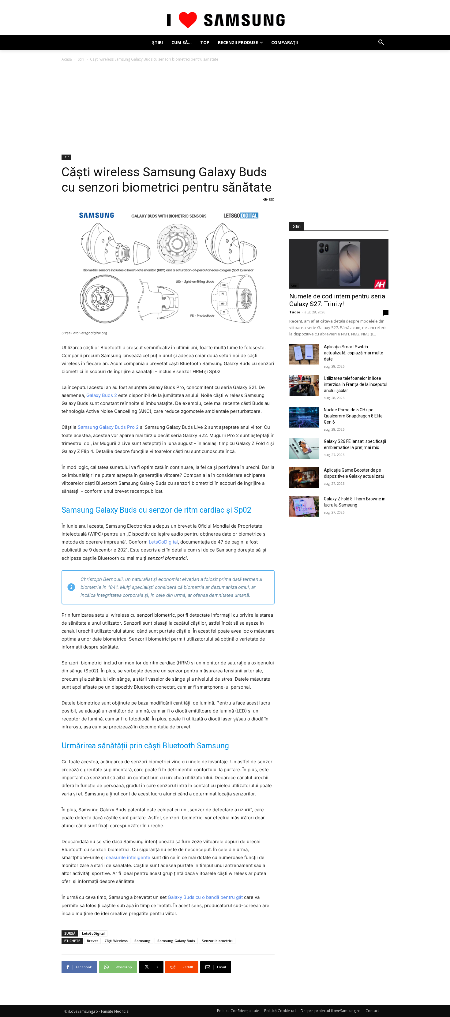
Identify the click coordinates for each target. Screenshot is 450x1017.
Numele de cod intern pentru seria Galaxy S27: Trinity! (337, 300)
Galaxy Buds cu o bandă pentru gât (205, 897)
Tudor (294, 312)
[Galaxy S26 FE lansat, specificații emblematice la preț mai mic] (304, 448)
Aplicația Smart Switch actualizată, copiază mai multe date (353, 352)
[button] (381, 42)
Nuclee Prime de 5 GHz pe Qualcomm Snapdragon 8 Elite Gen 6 (353, 415)
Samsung (142, 940)
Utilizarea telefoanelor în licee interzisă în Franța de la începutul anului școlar (355, 384)
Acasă (67, 59)
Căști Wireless (116, 940)
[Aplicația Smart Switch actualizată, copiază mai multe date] (304, 354)
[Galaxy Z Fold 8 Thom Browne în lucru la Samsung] (304, 506)
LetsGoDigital (163, 542)
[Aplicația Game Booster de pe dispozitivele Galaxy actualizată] (304, 477)
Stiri (81, 59)
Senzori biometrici (217, 940)
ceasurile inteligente (128, 857)
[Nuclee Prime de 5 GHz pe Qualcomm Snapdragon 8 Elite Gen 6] (304, 417)
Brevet (92, 940)
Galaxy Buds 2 (101, 395)
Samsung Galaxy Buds (176, 940)
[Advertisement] (225, 108)
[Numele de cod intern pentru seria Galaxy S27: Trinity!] (338, 264)
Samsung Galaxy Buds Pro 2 (108, 427)
